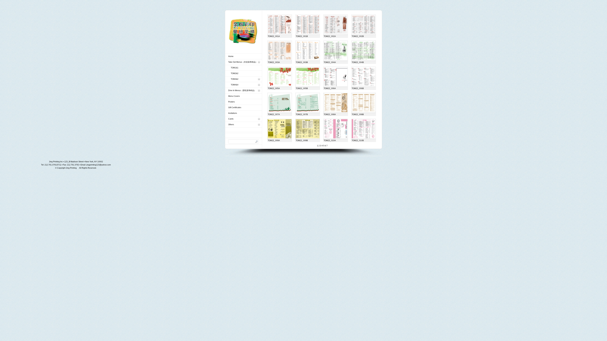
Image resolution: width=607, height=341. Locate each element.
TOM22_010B (358, 140)
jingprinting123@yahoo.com (98, 165)
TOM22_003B (302, 62)
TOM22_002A (330, 36)
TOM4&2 (234, 79)
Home (230, 56)
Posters (231, 102)
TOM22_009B (302, 140)
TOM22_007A (274, 114)
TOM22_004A (330, 62)
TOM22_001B (302, 36)
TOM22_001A (274, 36)
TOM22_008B (358, 114)
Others (231, 124)
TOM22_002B (358, 36)
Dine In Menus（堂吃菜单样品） (242, 90)
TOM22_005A (274, 88)
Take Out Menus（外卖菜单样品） (242, 62)
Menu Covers (234, 96)
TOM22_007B (302, 114)
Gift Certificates (234, 107)
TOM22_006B (358, 88)
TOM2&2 (234, 73)
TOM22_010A (330, 140)
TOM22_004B (358, 62)
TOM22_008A (330, 114)
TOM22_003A (274, 62)
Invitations (232, 113)
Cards (230, 119)
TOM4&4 (234, 85)
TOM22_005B (302, 88)
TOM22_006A (330, 88)
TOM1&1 (234, 68)
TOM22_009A (274, 140)
